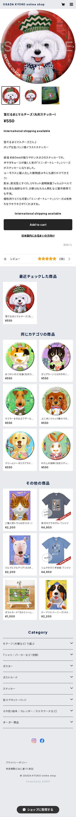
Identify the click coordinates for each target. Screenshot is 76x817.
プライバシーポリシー (17, 762)
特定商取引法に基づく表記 (20, 768)
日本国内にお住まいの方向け (38, 235)
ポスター (8, 666)
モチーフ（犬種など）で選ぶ (18, 643)
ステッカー (9, 688)
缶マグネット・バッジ (15, 699)
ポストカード (10, 677)
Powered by (34, 781)
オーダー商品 (11, 722)
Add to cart (38, 225)
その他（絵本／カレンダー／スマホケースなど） (30, 711)
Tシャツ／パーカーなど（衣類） (21, 654)
